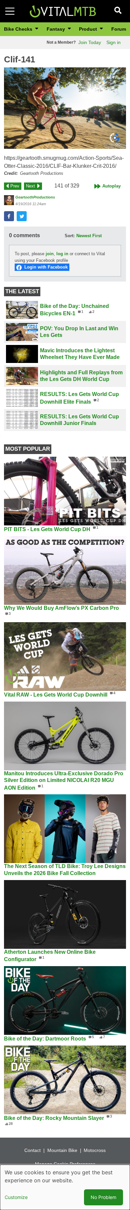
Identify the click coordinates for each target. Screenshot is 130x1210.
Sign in (113, 42)
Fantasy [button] (56, 29)
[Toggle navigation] (10, 11)
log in (62, 253)
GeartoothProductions (35, 197)
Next (30, 185)
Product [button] (88, 29)
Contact (32, 1150)
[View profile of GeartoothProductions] (9, 200)
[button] (65, 108)
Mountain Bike (62, 1150)
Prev (14, 185)
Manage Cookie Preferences (65, 1164)
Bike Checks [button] (19, 29)
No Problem (103, 1197)
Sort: (70, 235)
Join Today (89, 42)
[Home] (63, 11)
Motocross (95, 1150)
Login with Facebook (46, 267)
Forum (118, 29)
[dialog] (65, 1187)
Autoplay (111, 185)
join (50, 253)
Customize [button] (16, 1197)
